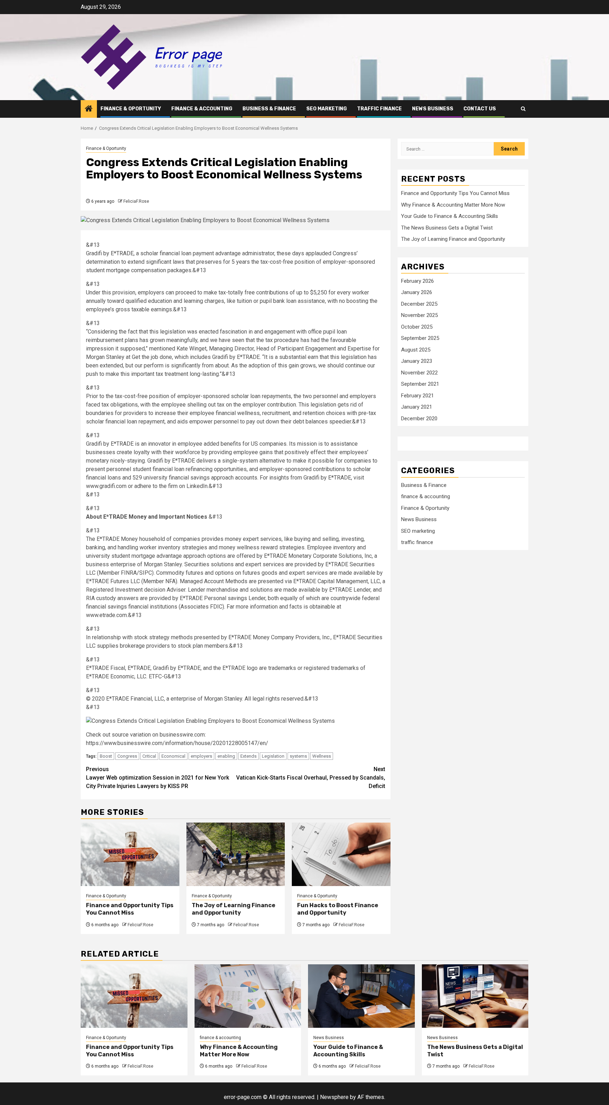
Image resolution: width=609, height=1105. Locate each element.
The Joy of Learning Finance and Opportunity (233, 909)
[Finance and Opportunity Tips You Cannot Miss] (130, 854)
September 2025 (420, 338)
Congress (127, 756)
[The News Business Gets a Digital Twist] (475, 996)
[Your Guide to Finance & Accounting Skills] (361, 996)
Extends (248, 756)
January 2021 (416, 407)
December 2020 (419, 418)
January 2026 (416, 292)
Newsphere (334, 1097)
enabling (226, 756)
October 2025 (416, 327)
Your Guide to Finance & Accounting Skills (449, 216)
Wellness (321, 756)
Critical (149, 756)
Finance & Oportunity (130, 109)
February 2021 (417, 395)
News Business (432, 109)
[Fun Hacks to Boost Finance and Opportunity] (341, 854)
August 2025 (415, 350)
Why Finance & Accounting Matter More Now (453, 205)
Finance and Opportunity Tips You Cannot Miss (129, 909)
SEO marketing (326, 109)
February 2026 (417, 281)
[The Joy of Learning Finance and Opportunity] (235, 854)
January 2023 (416, 361)
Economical (173, 756)
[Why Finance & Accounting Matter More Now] (248, 996)
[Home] (89, 109)
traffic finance (379, 109)
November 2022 (419, 373)
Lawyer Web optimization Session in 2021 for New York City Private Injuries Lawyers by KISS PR (157, 777)
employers (201, 756)
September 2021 (420, 384)
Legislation (273, 756)
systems (298, 756)
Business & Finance (269, 109)
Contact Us (479, 109)
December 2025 (419, 304)
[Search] (523, 109)
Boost (106, 756)
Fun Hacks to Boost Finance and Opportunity (337, 909)
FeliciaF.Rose (136, 201)
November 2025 (419, 315)
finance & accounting (201, 109)
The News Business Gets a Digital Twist (447, 228)
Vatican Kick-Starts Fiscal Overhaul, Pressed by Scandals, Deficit (310, 777)
